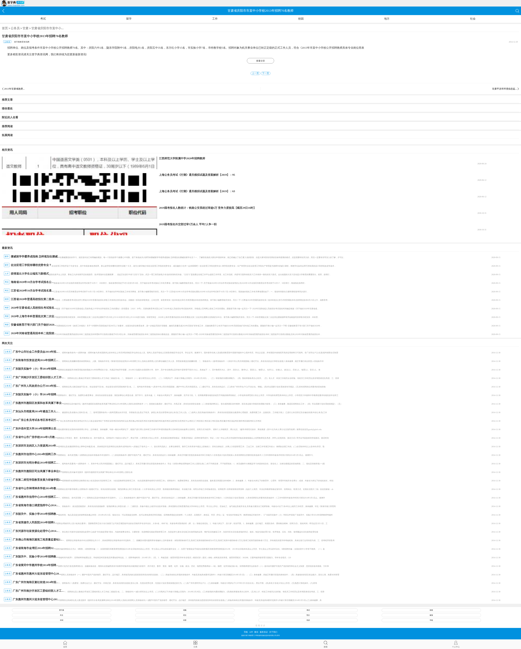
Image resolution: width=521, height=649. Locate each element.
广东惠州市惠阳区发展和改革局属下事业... (38, 402)
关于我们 (273, 632)
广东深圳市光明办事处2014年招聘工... (35, 462)
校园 (301, 18)
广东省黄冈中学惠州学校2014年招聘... (35, 565)
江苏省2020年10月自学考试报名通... (32, 290)
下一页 (265, 73)
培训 (308, 620)
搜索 (326, 647)
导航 (246, 632)
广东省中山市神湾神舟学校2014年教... (35, 488)
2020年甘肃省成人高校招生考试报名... (33, 307)
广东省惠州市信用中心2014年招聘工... (35, 496)
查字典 (61, 610)
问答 (184, 620)
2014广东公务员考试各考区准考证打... (35, 419)
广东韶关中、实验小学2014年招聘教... (35, 513)
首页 (5, 28)
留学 (129, 18)
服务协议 (264, 632)
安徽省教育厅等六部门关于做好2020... (33, 324)
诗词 (61, 620)
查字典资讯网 (40, 54)
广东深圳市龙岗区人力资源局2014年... (35, 445)
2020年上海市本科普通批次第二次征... (33, 316)
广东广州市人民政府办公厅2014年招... (35, 385)
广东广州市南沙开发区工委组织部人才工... (38, 590)
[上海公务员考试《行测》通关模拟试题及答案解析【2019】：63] (79, 196)
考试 (43, 18)
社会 (473, 18)
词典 (184, 610)
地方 (387, 18)
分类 (195, 647)
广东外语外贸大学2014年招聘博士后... (35, 428)
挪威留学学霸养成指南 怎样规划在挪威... (35, 256)
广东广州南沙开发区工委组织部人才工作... (38, 377)
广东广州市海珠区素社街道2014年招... (35, 582)
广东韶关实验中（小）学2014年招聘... (35, 368)
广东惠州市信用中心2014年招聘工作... (35, 454)
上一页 (255, 73)
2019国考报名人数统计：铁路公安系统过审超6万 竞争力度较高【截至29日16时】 (207, 207)
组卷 (431, 610)
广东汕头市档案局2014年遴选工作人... (35, 411)
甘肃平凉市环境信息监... (504, 89)
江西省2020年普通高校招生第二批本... (33, 299)
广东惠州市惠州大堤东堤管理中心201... (36, 599)
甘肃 (25, 28)
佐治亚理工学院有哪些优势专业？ (31, 264)
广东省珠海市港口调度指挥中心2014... (35, 505)
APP (251, 632)
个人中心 (456, 647)
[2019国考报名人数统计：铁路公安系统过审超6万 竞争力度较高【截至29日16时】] (79, 212)
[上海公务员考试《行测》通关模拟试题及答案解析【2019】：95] (79, 179)
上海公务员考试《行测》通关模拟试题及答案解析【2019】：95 (197, 174)
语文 (184, 615)
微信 (256, 632)
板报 (431, 615)
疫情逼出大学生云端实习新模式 (30, 273)
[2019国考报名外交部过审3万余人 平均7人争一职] (79, 229)
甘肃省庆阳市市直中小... (47, 28)
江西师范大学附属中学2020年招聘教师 (182, 158)
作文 (61, 615)
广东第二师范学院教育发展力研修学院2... (37, 479)
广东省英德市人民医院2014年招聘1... (35, 522)
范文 (308, 615)
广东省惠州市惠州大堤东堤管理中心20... (37, 573)
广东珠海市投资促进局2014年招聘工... (35, 360)
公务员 (15, 28)
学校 (431, 620)
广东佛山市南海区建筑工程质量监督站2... (37, 539)
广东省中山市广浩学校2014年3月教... (35, 437)
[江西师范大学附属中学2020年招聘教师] (79, 163)
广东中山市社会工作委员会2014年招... (35, 351)
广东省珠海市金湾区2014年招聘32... (34, 548)
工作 (215, 18)
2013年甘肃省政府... (14, 89)
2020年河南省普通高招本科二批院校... (33, 333)
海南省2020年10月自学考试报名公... (32, 281)
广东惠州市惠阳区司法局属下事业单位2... (37, 471)
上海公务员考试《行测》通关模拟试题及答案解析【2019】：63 (197, 191)
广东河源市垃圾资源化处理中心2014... (35, 530)
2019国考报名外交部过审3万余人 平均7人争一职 (188, 224)
